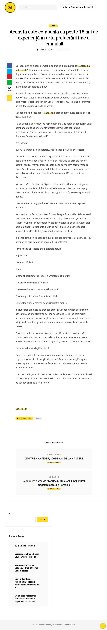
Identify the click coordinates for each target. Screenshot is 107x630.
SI (10, 7)
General (53, 26)
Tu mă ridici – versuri (25, 546)
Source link (21, 408)
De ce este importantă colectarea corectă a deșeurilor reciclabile (25, 599)
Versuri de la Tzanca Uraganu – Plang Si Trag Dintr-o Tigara (26, 568)
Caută (11, 514)
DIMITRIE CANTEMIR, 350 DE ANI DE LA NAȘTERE (54, 458)
